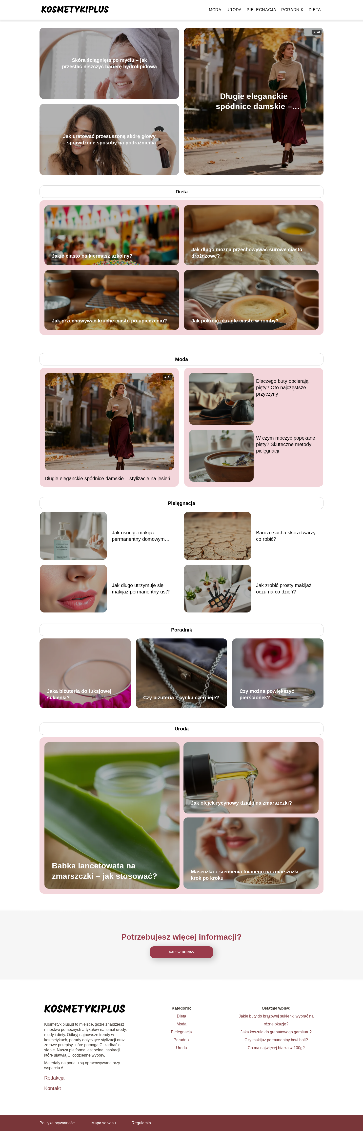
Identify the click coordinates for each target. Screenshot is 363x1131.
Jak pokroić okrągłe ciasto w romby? (235, 320)
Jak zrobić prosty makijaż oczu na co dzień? (283, 588)
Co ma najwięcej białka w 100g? (276, 1048)
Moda (215, 10)
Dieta (315, 10)
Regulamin (141, 1123)
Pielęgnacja (261, 10)
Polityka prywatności (58, 1123)
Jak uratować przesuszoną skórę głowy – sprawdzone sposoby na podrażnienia (109, 139)
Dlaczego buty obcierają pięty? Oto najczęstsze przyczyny (282, 387)
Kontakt (52, 1088)
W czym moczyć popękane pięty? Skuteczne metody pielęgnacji (285, 444)
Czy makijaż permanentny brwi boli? (276, 1040)
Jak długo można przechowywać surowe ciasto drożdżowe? (246, 253)
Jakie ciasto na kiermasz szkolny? (92, 256)
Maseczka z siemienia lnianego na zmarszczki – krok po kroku (247, 875)
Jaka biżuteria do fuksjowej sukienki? (79, 694)
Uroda (234, 10)
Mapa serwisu (103, 1123)
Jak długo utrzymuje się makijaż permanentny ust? (141, 588)
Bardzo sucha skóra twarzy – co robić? (288, 536)
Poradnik (292, 10)
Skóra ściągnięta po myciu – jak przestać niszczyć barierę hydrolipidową (109, 63)
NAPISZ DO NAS (181, 952)
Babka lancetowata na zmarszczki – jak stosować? (104, 871)
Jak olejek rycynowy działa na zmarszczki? (241, 803)
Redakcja (54, 1078)
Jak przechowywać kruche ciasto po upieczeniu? (109, 320)
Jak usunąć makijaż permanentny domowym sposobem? (138, 536)
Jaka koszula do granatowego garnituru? (276, 1032)
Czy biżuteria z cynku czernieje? (181, 697)
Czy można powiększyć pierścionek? (267, 694)
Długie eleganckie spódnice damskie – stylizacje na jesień (254, 101)
